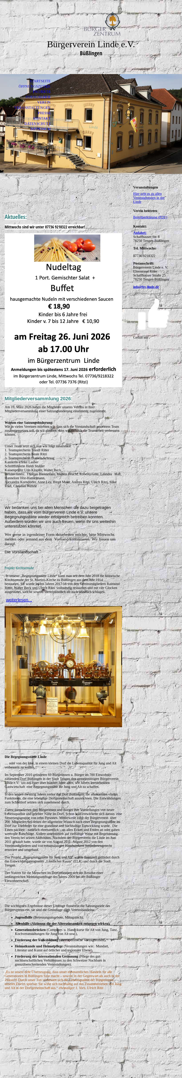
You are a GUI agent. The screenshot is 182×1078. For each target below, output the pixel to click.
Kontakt (42, 118)
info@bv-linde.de (146, 287)
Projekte (42, 92)
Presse (44, 113)
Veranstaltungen (32, 108)
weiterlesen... (19, 599)
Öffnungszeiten (35, 86)
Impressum (40, 129)
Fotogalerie (38, 97)
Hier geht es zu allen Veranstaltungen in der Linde (148, 198)
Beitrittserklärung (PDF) (150, 217)
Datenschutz (37, 124)
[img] (91, 24)
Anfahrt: (139, 233)
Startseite (40, 81)
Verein (44, 102)
